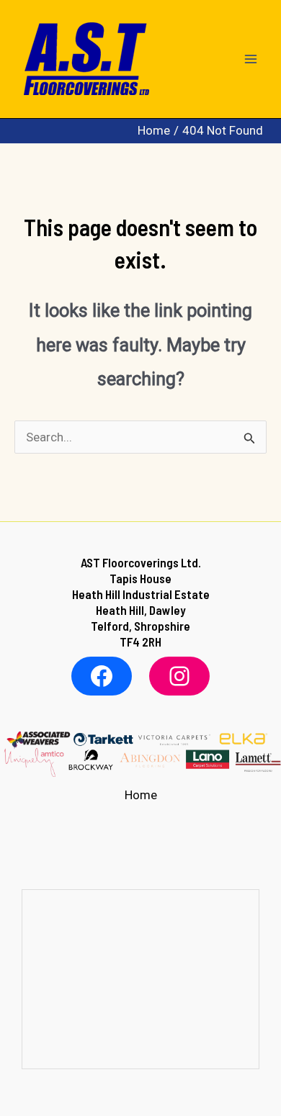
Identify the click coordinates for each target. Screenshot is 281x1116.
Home (141, 795)
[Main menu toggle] (251, 59)
